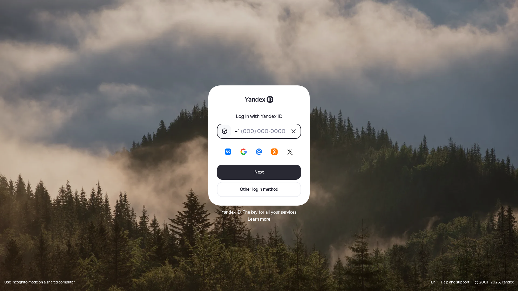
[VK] (228, 151)
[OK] (274, 151)
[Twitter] (290, 151)
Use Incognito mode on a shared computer (39, 282)
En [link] (433, 282)
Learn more (259, 219)
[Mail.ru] (259, 151)
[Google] (243, 151)
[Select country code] (224, 131)
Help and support (455, 282)
